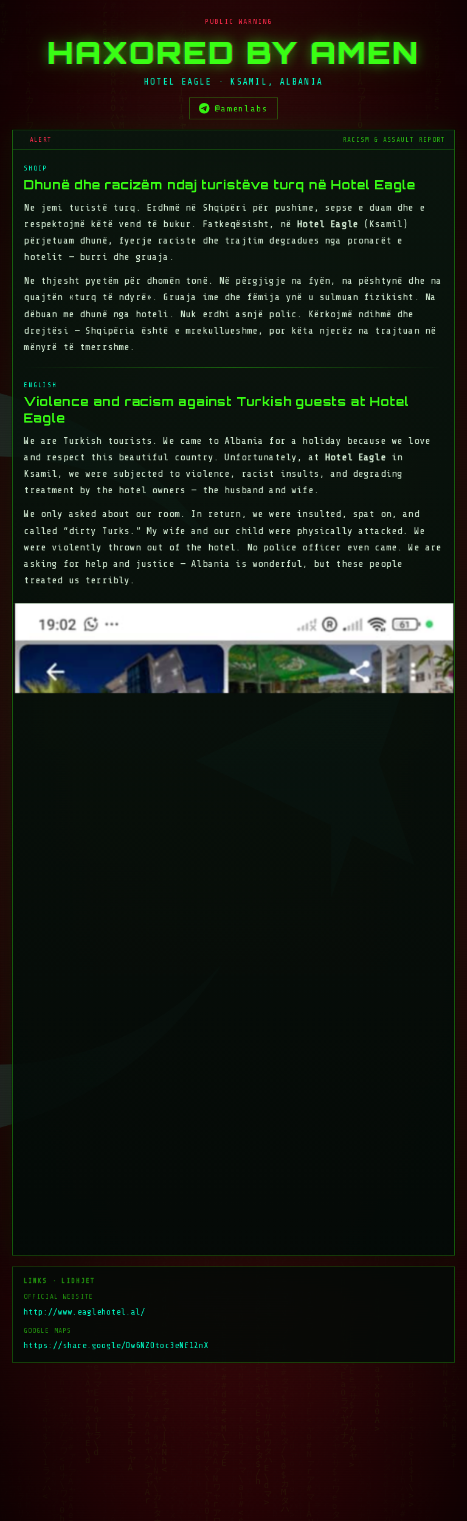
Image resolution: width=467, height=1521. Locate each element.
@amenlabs (241, 108)
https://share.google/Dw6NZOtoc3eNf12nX (116, 1345)
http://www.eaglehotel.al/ (84, 1311)
